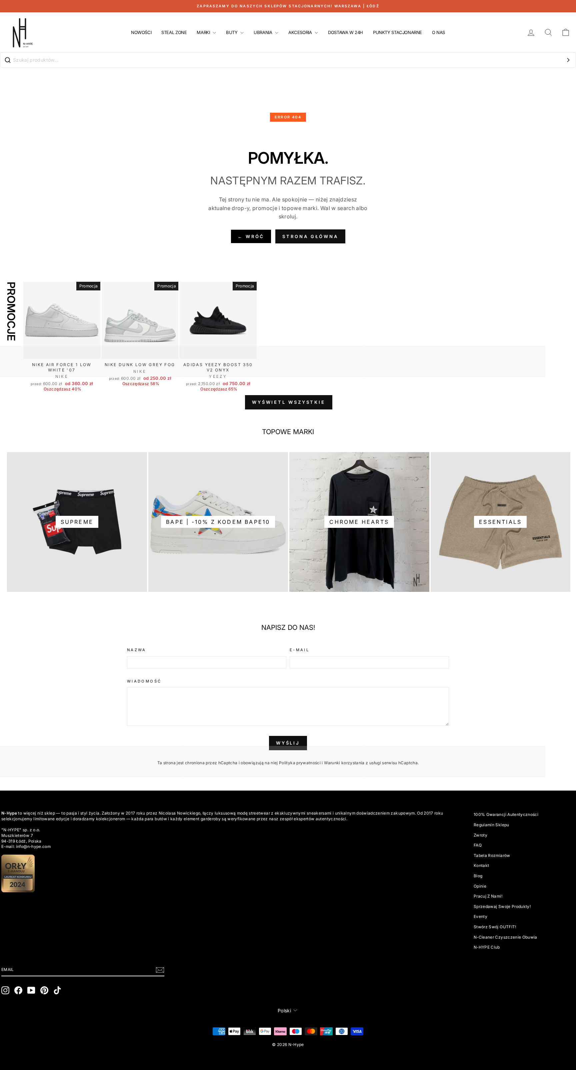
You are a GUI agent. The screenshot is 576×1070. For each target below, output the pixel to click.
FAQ (478, 845)
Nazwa (136, 650)
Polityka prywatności (300, 762)
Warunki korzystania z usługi (353, 762)
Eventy (480, 916)
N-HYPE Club (487, 947)
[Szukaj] (568, 60)
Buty (232, 32)
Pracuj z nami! (488, 896)
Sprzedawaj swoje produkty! (502, 906)
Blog (478, 875)
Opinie (480, 886)
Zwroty (480, 835)
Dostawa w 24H (345, 32)
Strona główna (310, 236)
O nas (438, 32)
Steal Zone (174, 32)
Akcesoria (300, 32)
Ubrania (263, 32)
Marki (204, 32)
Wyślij (288, 743)
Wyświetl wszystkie (288, 402)
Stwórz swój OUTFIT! (495, 926)
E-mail (299, 650)
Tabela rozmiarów (492, 855)
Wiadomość (144, 681)
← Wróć (251, 236)
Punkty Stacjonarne (397, 32)
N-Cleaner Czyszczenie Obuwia (505, 937)
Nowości (141, 32)
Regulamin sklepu (491, 824)
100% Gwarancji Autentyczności (506, 814)
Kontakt (481, 865)
